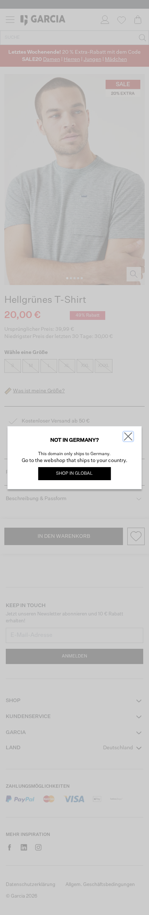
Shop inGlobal (74, 473)
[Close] (128, 436)
